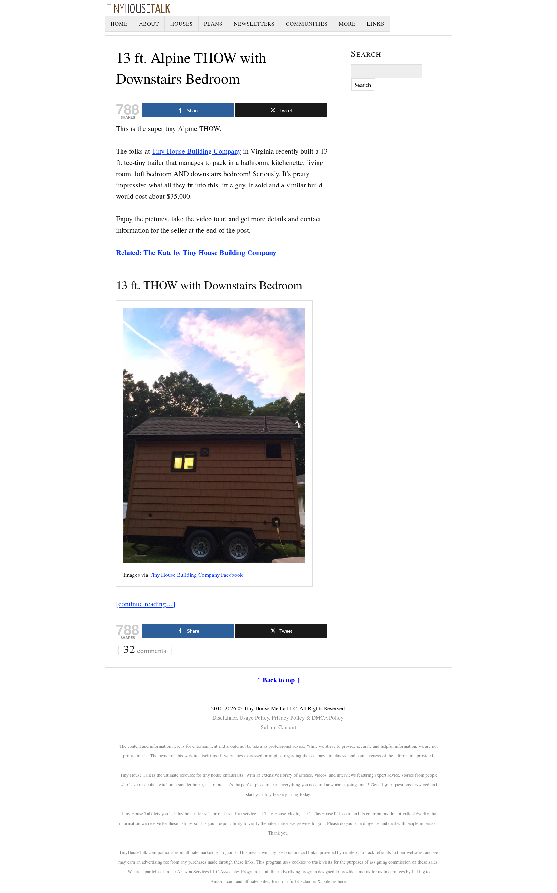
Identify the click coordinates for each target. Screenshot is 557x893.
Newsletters (254, 23)
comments (144, 649)
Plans (213, 23)
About (149, 23)
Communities (306, 23)
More (347, 23)
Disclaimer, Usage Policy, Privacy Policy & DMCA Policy (277, 717)
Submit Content (278, 727)
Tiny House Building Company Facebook (196, 574)
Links (375, 23)
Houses (181, 23)
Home (119, 23)
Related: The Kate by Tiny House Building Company (196, 252)
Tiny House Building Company (196, 151)
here (342, 881)
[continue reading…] (145, 603)
